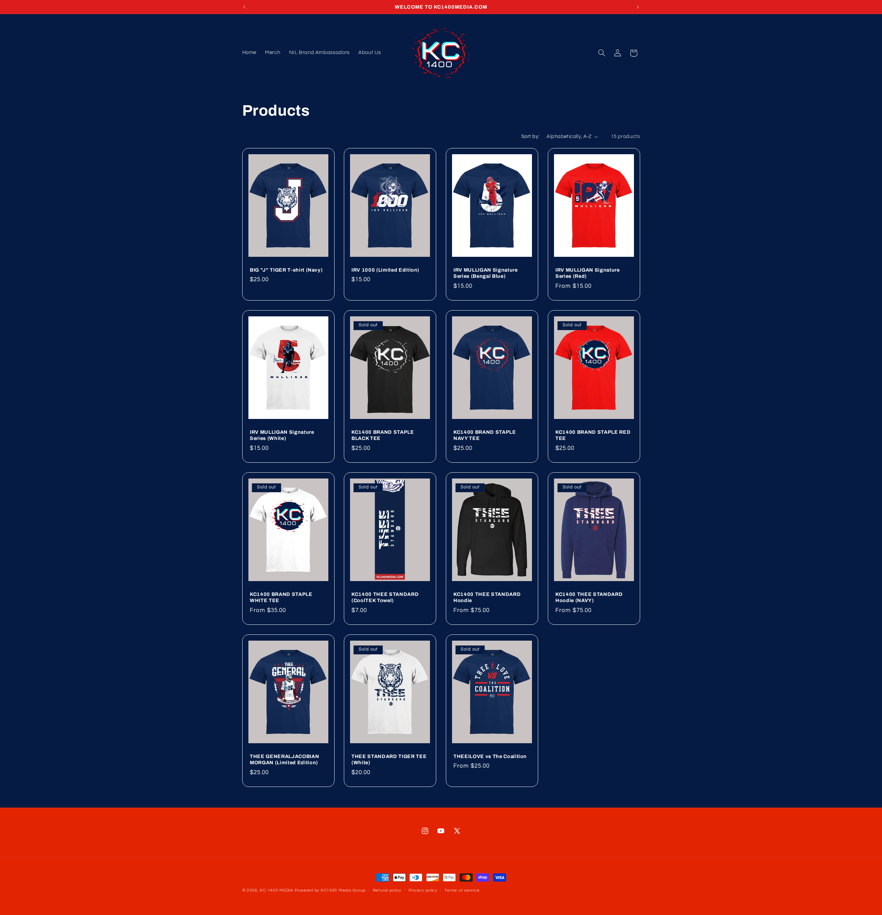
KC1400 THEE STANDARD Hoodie (487, 597)
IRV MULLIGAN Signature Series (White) (282, 435)
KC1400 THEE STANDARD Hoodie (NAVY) (589, 597)
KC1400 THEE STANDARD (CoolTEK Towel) (385, 597)
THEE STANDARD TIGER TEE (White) (389, 759)
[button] (601, 53)
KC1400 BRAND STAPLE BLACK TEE (382, 435)
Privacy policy (423, 891)
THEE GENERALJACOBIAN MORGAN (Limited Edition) (284, 759)
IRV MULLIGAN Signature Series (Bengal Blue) (485, 273)
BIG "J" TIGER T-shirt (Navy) (286, 270)
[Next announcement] (637, 7)
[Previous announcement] (244, 7)
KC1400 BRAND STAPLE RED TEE (592, 435)
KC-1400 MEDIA (276, 890)
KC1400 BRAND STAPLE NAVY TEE (484, 435)
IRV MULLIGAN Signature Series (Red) (587, 273)
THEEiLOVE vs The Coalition (490, 756)
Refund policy (387, 891)
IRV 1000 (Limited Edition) (385, 270)
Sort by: (530, 136)
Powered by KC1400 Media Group (330, 890)
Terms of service (461, 891)
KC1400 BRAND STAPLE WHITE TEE (281, 597)
